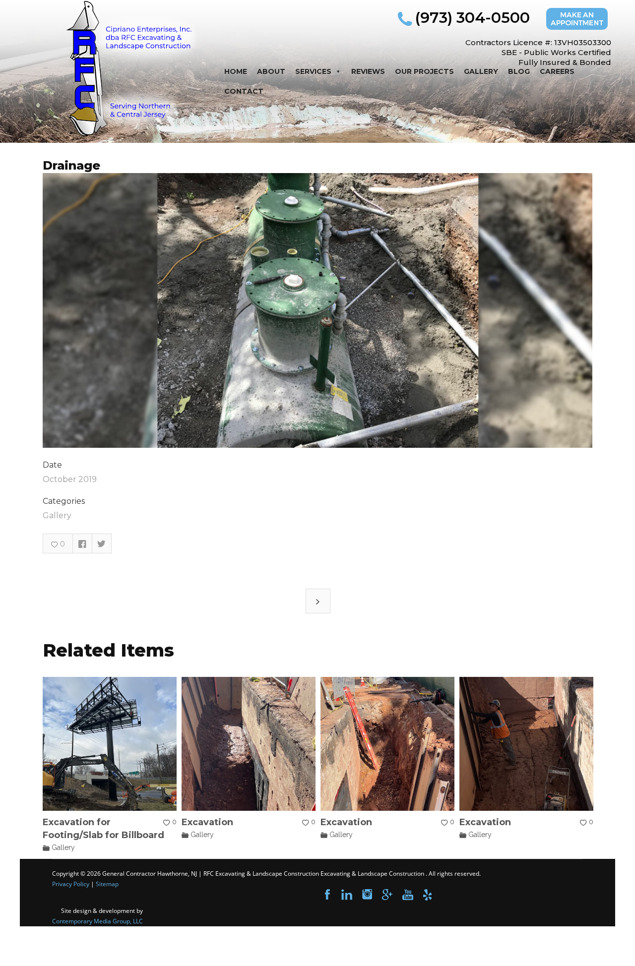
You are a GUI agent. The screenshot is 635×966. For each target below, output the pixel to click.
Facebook (82, 543)
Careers (557, 71)
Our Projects (424, 71)
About (271, 71)
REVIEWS (368, 71)
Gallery (481, 71)
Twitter (102, 543)
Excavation (207, 822)
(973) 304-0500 (472, 17)
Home (235, 71)
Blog (519, 71)
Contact (243, 91)
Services (313, 71)
